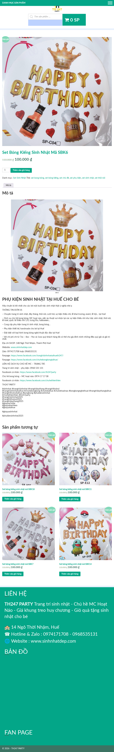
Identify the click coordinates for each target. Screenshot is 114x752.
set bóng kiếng (51, 178)
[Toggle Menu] (110, 2)
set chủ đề (64, 178)
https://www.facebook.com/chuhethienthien (40, 381)
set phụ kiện (75, 178)
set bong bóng (37, 178)
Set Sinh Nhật (19, 178)
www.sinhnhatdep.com (21, 347)
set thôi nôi (100, 178)
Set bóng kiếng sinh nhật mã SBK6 (35, 152)
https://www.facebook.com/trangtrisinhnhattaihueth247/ (37, 356)
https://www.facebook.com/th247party (38, 372)
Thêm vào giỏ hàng (21, 170)
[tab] (8, 185)
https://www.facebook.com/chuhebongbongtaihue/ (34, 360)
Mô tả (8, 185)
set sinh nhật (88, 178)
